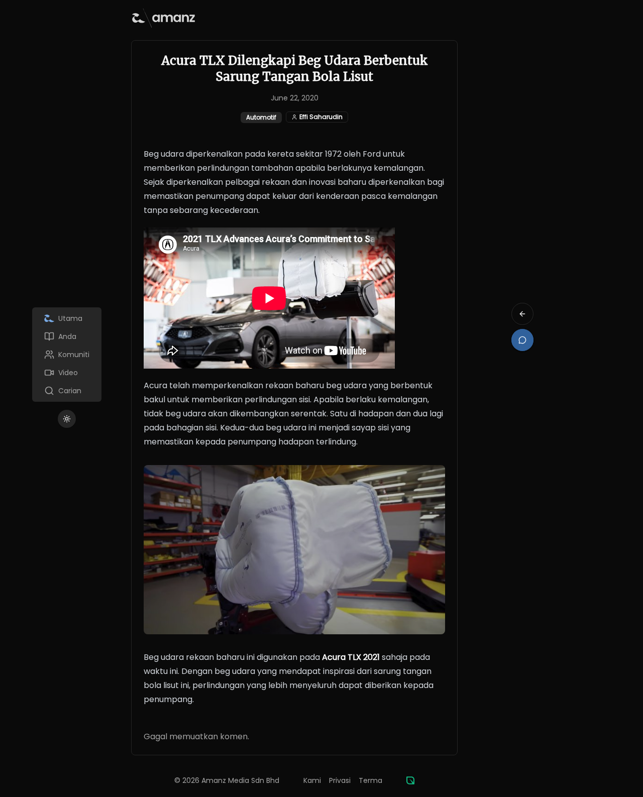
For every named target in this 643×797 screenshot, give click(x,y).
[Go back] (522, 314)
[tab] (66, 318)
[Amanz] (410, 780)
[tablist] (66, 354)
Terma (370, 780)
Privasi (340, 780)
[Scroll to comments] (522, 340)
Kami (312, 780)
